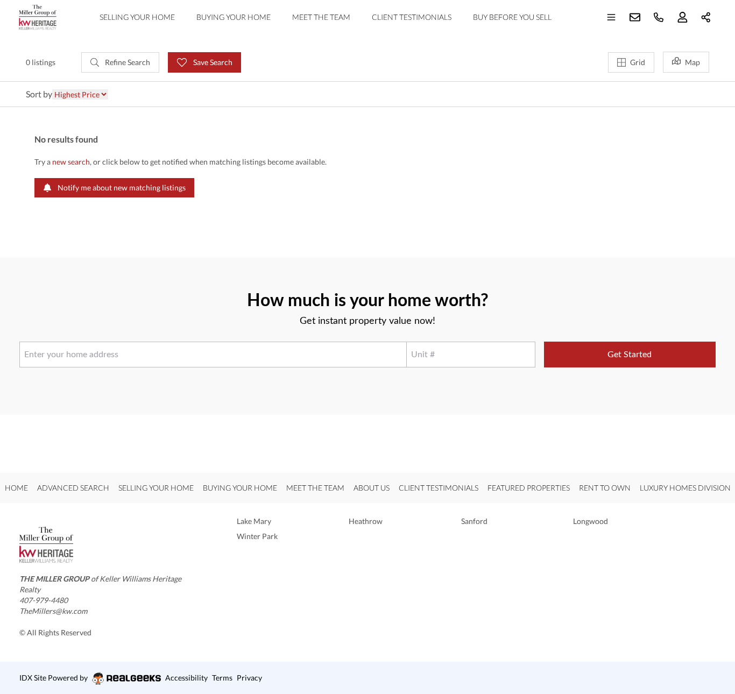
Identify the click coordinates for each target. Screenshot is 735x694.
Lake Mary (254, 521)
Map (692, 62)
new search (71, 161)
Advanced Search (73, 487)
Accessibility (186, 677)
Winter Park (257, 536)
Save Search (212, 62)
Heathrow (366, 521)
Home (16, 487)
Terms (222, 677)
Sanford (474, 521)
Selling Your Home (137, 17)
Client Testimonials (411, 17)
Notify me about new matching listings (121, 187)
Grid (637, 62)
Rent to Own (605, 487)
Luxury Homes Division (685, 487)
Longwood (590, 521)
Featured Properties (528, 487)
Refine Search (126, 62)
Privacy (249, 677)
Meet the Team (321, 17)
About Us (372, 487)
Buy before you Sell (512, 17)
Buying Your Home (233, 17)
